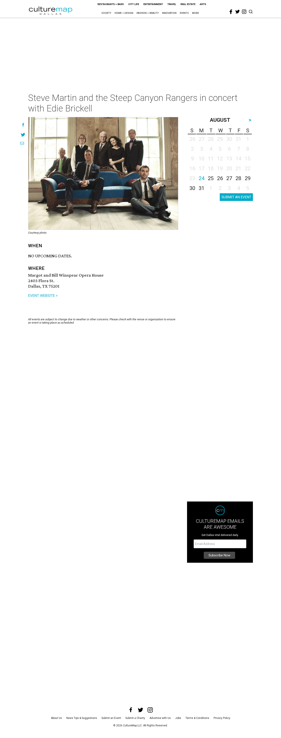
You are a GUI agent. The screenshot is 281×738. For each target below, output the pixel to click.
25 (211, 178)
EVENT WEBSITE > (43, 295)
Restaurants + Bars (110, 4)
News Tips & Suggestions (81, 718)
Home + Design (124, 13)
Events (184, 13)
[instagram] (244, 11)
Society (106, 13)
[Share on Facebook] (23, 125)
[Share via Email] (22, 143)
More (195, 13)
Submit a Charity (135, 718)
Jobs (178, 718)
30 (192, 188)
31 (201, 188)
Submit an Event (111, 718)
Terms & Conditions (197, 718)
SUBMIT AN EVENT (236, 197)
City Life (133, 4)
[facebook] (231, 11)
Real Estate (187, 4)
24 (201, 178)
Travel (171, 4)
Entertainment (153, 4)
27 (229, 178)
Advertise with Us (160, 718)
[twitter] (237, 11)
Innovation (169, 13)
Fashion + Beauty (148, 13)
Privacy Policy (222, 718)
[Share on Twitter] (23, 134)
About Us (56, 718)
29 (247, 178)
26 (220, 178)
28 (238, 178)
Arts (203, 4)
